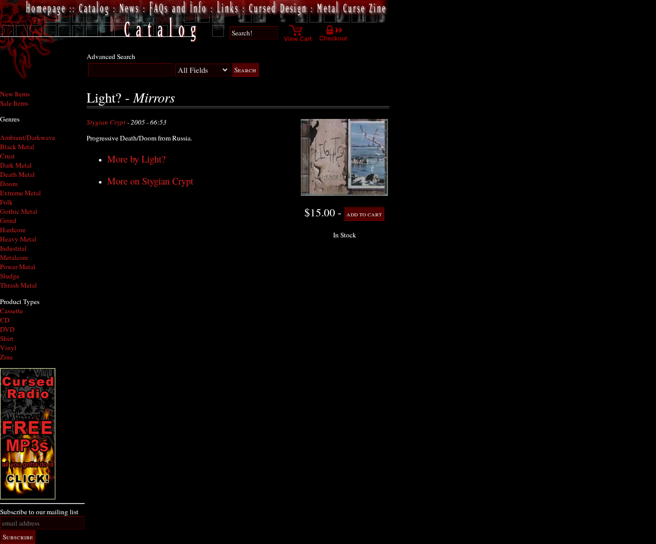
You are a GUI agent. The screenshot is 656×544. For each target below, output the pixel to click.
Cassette (11, 310)
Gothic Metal (18, 211)
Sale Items (14, 103)
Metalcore (14, 257)
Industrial (13, 248)
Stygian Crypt (106, 122)
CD (5, 320)
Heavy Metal (18, 239)
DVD (7, 329)
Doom (8, 183)
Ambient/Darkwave (27, 137)
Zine (6, 356)
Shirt (6, 338)
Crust (7, 155)
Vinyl (8, 347)
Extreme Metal (20, 192)
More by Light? (136, 158)
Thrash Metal (18, 285)
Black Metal (17, 146)
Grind (8, 220)
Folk (6, 202)
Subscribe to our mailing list (39, 511)
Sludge (9, 275)
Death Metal (17, 174)
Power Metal (17, 266)
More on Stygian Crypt (150, 180)
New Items (15, 93)
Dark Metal (16, 165)
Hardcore (13, 229)
